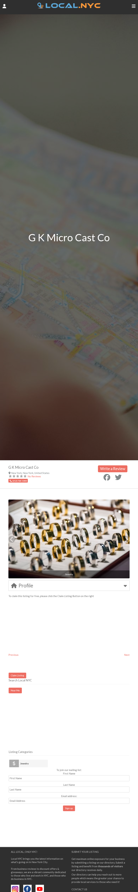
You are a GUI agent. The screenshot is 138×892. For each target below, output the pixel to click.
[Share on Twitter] (118, 477)
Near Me (15, 690)
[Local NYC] (69, 7)
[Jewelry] (14, 763)
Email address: (69, 796)
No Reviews (34, 476)
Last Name (69, 784)
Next (127, 654)
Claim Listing (17, 675)
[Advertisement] (37, 724)
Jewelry (24, 763)
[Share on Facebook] (107, 477)
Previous (13, 654)
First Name (69, 773)
